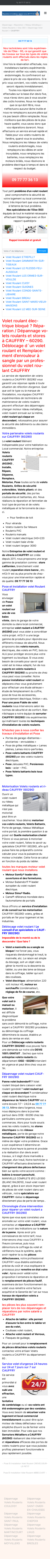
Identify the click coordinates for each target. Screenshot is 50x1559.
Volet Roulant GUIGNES (19, 286)
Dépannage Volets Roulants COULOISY (13, 1502)
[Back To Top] (43, 1552)
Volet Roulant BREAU (18, 298)
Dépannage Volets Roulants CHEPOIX (36, 1517)
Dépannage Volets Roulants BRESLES (36, 1539)
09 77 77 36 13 (24, 3)
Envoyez (42, 251)
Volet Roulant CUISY (18, 283)
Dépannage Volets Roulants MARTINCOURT (13, 1528)
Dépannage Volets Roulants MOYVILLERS (13, 1539)
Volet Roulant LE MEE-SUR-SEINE (25, 309)
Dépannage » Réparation (12, 25)
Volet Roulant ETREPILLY (20, 257)
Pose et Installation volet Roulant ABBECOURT (24, 1472)
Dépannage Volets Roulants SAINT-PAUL (13, 1517)
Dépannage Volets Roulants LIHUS (36, 1528)
